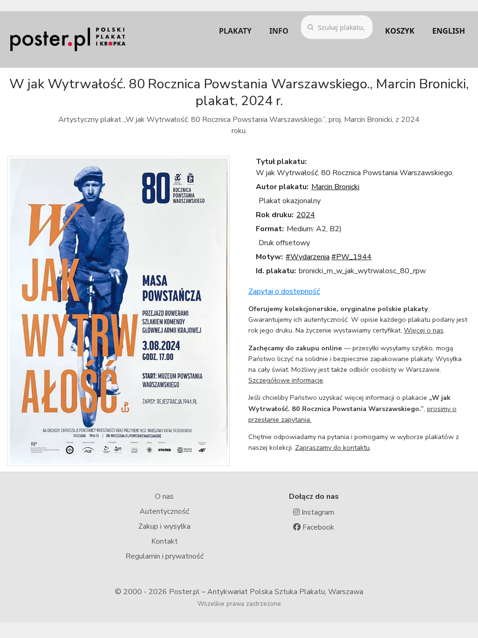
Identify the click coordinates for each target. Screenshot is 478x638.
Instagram (317, 512)
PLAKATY (235, 31)
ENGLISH (448, 31)
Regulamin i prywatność (165, 556)
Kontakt (164, 541)
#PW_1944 (351, 257)
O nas (164, 496)
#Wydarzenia (308, 257)
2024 (305, 215)
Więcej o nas (423, 330)
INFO (278, 31)
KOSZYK (400, 31)
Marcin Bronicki (335, 187)
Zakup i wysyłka (164, 526)
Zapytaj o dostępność (284, 291)
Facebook (317, 527)
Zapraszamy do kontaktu (332, 447)
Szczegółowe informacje (285, 380)
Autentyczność (164, 511)
